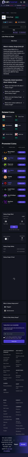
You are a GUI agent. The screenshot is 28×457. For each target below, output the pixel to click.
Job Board (5, 392)
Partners (18, 409)
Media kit (18, 412)
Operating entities (20, 434)
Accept (23, 444)
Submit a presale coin (20, 356)
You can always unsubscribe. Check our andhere (13, 337)
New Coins (6, 363)
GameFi (5, 413)
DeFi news (6, 408)
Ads (17, 372)
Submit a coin (6, 375)
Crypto (5, 430)
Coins (7, 12)
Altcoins (5, 422)
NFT (4, 425)
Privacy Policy (16, 338)
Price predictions (7, 385)
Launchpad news (7, 419)
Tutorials (5, 428)
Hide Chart (14, 40)
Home (3, 12)
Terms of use (8, 338)
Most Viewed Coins (6, 371)
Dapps (5, 411)
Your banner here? (21, 7)
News (4, 402)
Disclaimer (18, 431)
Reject (16, 444)
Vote (14, 227)
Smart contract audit (19, 387)
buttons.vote (21, 152)
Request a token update (7, 378)
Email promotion (20, 380)
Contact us (18, 414)
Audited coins (19, 390)
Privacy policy (19, 425)
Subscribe (14, 341)
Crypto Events (19, 402)
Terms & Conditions (18, 422)
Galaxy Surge (13, 12)
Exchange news (7, 416)
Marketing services (18, 376)
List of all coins (7, 354)
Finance (5, 405)
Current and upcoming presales (6, 359)
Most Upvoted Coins (6, 367)
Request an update (19, 365)
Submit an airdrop (18, 361)
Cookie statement (20, 428)
